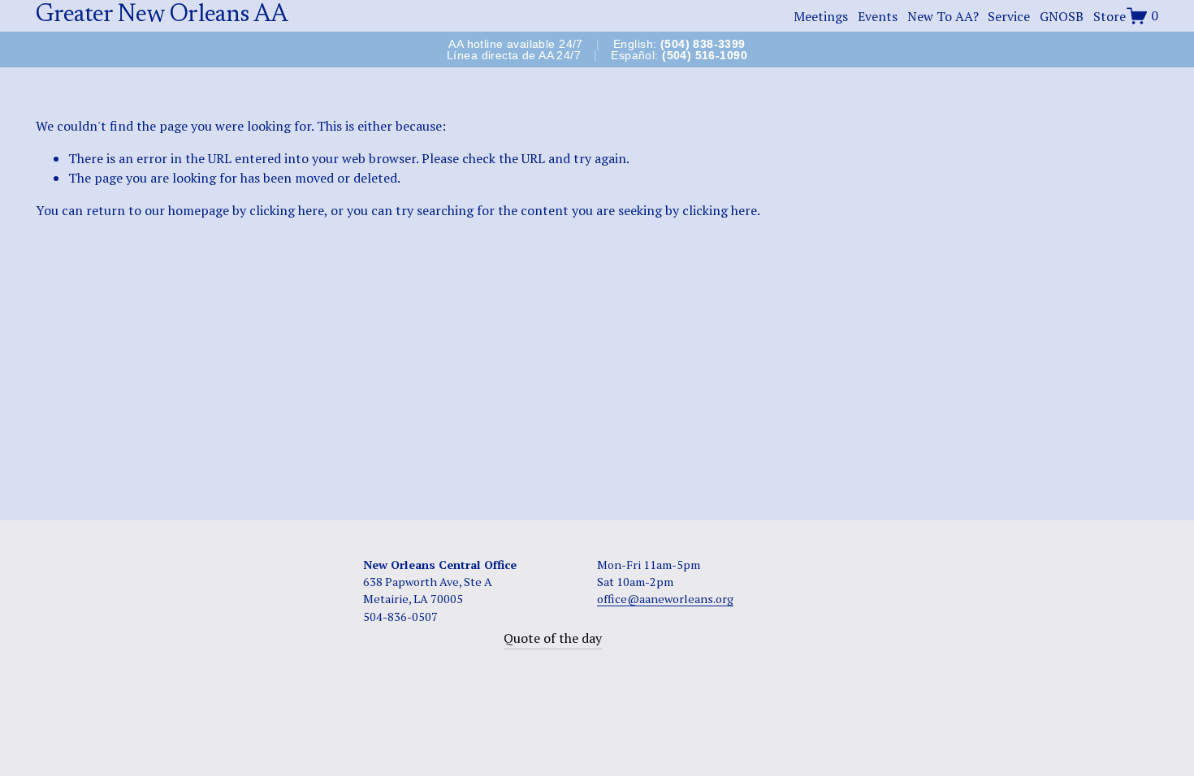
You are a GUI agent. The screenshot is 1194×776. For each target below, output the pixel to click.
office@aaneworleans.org (665, 598)
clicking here (286, 210)
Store (1109, 16)
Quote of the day (553, 638)
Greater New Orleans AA (162, 15)
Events (878, 16)
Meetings (821, 16)
